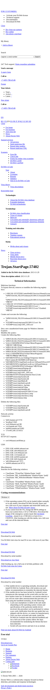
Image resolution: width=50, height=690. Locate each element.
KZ (21, 121)
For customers (11, 655)
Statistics (13, 179)
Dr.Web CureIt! (16, 161)
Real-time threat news (18, 259)
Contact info (10, 662)
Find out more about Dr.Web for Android (16, 630)
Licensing (13, 174)
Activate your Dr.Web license (17, 15)
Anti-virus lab (11, 132)
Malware (13, 218)
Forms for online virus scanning (21, 159)
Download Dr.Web (13, 22)
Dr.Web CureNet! (16, 163)
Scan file (13, 154)
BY (27, 121)
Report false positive (17, 146)
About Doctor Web (13, 136)
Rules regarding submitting (25, 64)
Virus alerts (14, 255)
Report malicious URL (18, 148)
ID (30, 121)
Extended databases (17, 202)
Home (8, 649)
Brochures (14, 233)
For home (9, 127)
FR (14, 121)
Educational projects (17, 237)
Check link (14, 156)
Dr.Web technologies (18, 204)
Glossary (13, 224)
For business (10, 130)
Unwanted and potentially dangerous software (27, 220)
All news (13, 261)
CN (5, 121)
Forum (3, 84)
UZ (24, 121)
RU (2, 121)
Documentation (12, 20)
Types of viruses (16, 215)
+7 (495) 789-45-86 (8, 80)
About (12, 172)
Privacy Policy (6, 688)
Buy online (10, 32)
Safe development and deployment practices (17, 686)
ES (11, 121)
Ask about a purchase (13, 34)
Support (8, 653)
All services (14, 142)
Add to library (8, 45)
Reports (13, 176)
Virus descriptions (16, 187)
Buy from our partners (14, 30)
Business (9, 651)
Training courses (16, 235)
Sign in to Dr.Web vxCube (20, 181)
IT (17, 121)
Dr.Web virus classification (20, 213)
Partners (9, 657)
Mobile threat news (17, 257)
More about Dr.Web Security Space (22, 508)
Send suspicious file (17, 144)
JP (19, 121)
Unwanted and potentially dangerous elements (27, 222)
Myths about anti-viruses (19, 246)
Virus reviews (15, 252)
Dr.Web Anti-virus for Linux (11, 566)
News (8, 134)
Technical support (12, 17)
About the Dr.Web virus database (22, 200)
